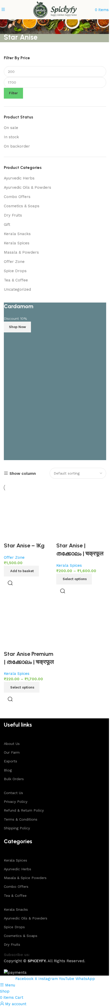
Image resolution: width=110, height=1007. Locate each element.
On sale (11, 127)
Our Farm (12, 752)
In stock (11, 137)
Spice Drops (15, 271)
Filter (13, 93)
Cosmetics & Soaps (21, 206)
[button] (21, 571)
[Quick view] (10, 582)
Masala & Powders (21, 252)
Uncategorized (17, 289)
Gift (7, 224)
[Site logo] (54, 9)
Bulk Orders (14, 779)
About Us (12, 744)
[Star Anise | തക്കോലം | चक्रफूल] (81, 516)
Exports (10, 761)
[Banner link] (55, 381)
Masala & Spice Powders (25, 878)
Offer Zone (14, 261)
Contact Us (13, 793)
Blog (8, 770)
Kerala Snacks (17, 233)
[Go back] (10, 25)
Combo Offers (17, 196)
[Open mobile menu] (3, 9)
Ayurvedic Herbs (19, 178)
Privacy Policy (15, 801)
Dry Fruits (13, 215)
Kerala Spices (16, 243)
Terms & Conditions (20, 819)
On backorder (17, 146)
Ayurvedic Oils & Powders (27, 187)
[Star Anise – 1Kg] (29, 516)
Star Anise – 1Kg (24, 545)
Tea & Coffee (16, 280)
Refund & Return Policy (24, 810)
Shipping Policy (17, 828)
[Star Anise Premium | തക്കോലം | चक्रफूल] (29, 624)
